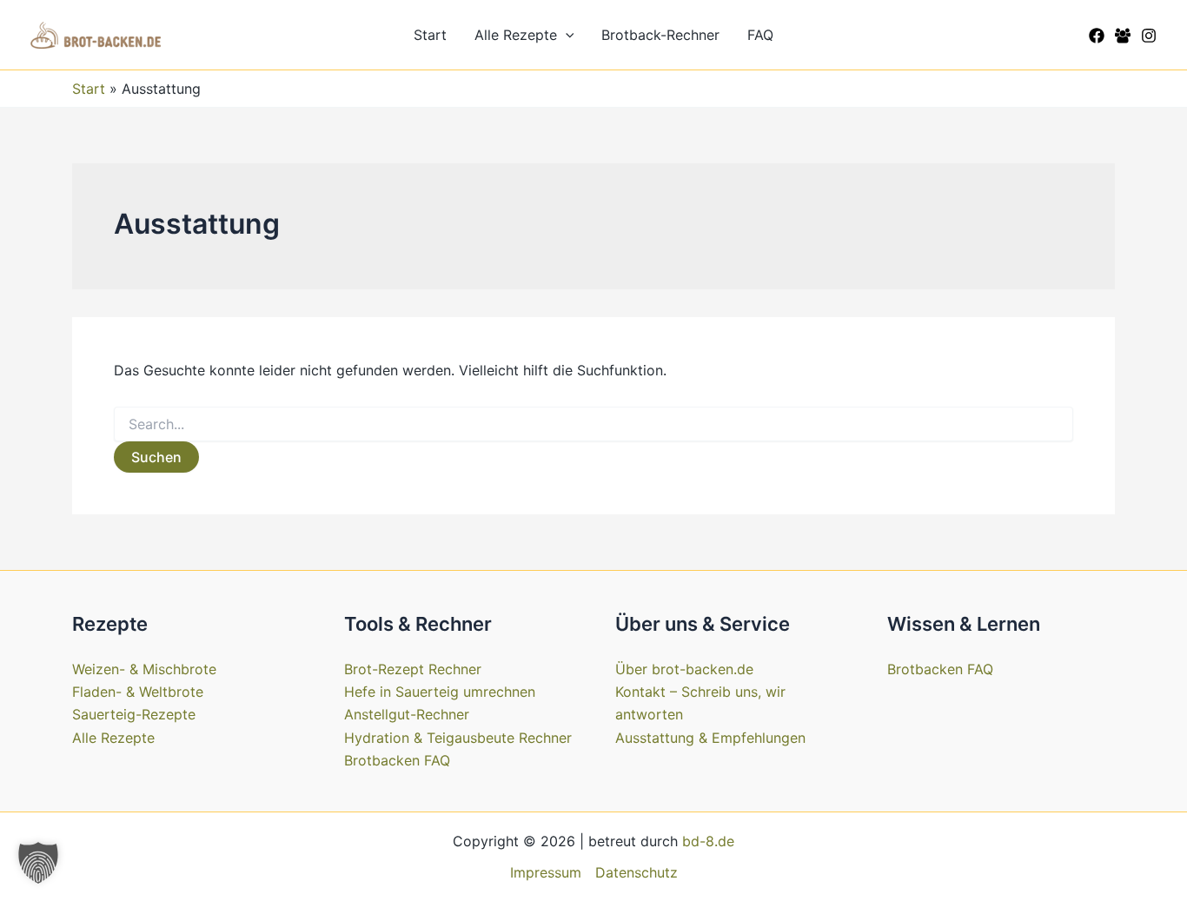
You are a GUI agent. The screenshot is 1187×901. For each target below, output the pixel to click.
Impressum (545, 872)
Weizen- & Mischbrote (144, 669)
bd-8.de (708, 841)
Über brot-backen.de (684, 669)
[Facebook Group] (1123, 35)
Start (430, 34)
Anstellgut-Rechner (406, 714)
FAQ (760, 34)
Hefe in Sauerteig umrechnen (439, 691)
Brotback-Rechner (660, 34)
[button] (565, 35)
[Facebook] (1096, 35)
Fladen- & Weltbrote (137, 691)
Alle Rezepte (515, 34)
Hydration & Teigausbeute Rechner (458, 737)
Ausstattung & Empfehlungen (710, 737)
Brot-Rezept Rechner (412, 669)
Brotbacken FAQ (397, 760)
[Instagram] (1149, 35)
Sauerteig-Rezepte (134, 714)
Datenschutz (636, 872)
